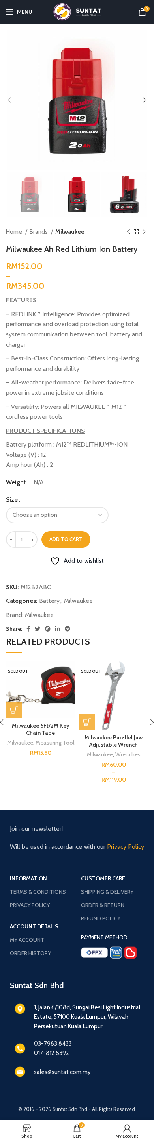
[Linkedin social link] (57, 629)
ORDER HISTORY (30, 953)
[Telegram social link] (67, 629)
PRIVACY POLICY (30, 905)
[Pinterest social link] (48, 629)
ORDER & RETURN (102, 905)
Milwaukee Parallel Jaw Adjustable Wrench (114, 741)
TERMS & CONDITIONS (38, 891)
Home (14, 231)
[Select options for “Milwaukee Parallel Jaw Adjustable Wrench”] (87, 722)
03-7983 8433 (53, 1043)
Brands (39, 231)
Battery (49, 600)
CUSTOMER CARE (103, 878)
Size (12, 499)
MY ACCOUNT (27, 939)
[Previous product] (128, 232)
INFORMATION (28, 878)
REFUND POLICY (100, 918)
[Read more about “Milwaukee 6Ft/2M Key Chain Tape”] (14, 710)
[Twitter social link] (37, 629)
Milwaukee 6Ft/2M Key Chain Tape (40, 729)
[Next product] (144, 232)
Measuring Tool (55, 742)
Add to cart (66, 539)
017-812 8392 (51, 1053)
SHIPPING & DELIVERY (107, 891)
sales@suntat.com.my (62, 1071)
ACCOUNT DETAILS (34, 926)
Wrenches (128, 754)
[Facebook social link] (28, 629)
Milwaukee (70, 231)
